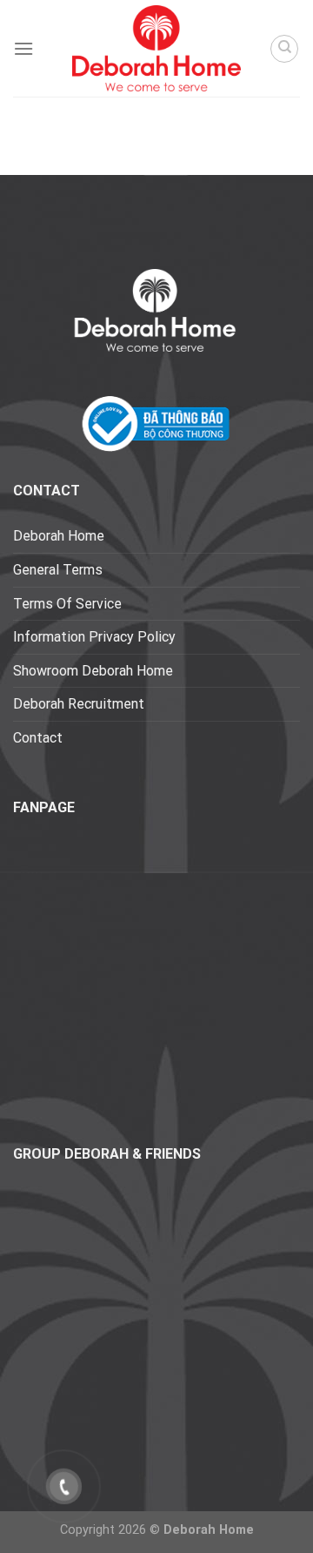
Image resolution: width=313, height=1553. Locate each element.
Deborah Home (58, 536)
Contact (38, 737)
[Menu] (23, 48)
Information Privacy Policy (94, 637)
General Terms (58, 569)
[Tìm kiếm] (284, 49)
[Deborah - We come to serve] (156, 48)
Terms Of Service (67, 603)
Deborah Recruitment (78, 704)
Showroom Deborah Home (93, 670)
